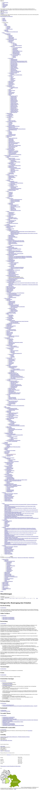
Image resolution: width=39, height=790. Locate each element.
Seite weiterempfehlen (4, 740)
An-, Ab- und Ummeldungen (17, 47)
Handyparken (11, 314)
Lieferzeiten (10, 316)
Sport (5, 406)
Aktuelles (10, 131)
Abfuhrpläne (11, 340)
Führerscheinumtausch (12, 329)
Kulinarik (6, 449)
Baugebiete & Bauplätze (10, 239)
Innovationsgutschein (12, 459)
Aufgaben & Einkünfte (14, 87)
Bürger (3, 32)
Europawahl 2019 (13, 102)
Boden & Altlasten (9, 345)
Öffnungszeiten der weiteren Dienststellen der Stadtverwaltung (10, 766)
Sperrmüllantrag (11, 83)
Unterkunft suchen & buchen (11, 454)
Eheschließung (13, 78)
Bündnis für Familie (12, 158)
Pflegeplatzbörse (13, 208)
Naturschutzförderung (12, 391)
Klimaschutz (8, 365)
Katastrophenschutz (9, 333)
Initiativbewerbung (12, 125)
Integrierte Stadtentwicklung (11, 280)
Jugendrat (10, 194)
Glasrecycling (11, 341)
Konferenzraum (9, 481)
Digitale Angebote (11, 423)
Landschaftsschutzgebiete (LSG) (16, 384)
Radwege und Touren (12, 312)
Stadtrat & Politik (9, 85)
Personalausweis (15, 55)
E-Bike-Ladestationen (14, 310)
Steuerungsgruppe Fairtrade (13, 436)
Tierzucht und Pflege (12, 147)
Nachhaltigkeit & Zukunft (8, 433)
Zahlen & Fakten (11, 37)
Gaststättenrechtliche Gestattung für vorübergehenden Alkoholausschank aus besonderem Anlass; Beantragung (20, 719)
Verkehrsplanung (9, 319)
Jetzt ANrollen (11, 179)
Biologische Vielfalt (12, 388)
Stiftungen (10, 116)
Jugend (7, 191)
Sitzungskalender (11, 93)
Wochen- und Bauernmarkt (13, 441)
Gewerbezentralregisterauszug (7, 685)
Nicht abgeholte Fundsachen (17, 45)
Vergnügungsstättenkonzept (13, 279)
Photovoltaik (13, 351)
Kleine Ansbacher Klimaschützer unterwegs (18, 369)
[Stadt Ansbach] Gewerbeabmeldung (8, 617)
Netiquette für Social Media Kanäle (12, 31)
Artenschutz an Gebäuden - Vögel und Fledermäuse (17, 399)
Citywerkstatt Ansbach (10, 487)
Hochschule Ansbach (9, 416)
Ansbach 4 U (11, 192)
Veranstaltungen (11, 439)
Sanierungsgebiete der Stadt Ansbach (14, 250)
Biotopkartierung (11, 390)
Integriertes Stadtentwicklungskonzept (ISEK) (16, 277)
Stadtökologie (8, 404)
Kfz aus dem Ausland (14, 63)
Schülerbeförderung (12, 428)
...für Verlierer (15, 44)
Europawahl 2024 (13, 96)
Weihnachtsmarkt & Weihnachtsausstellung (13, 446)
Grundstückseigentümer (12, 297)
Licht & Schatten (11, 362)
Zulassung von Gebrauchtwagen (16, 71)
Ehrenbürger (11, 35)
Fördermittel (8, 458)
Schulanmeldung (11, 430)
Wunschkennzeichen (14, 70)
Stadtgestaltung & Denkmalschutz (11, 254)
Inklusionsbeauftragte (12, 177)
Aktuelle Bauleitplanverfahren (13, 230)
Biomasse (12, 355)
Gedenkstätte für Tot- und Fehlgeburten (15, 154)
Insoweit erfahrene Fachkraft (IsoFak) (15, 165)
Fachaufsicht (13, 169)
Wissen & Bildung (7, 407)
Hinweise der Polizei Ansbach (11, 330)
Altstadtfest (8, 445)
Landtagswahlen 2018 (14, 103)
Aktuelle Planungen (12, 320)
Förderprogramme (11, 266)
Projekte (10, 178)
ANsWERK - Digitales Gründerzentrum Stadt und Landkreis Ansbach (15, 479)
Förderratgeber (11, 269)
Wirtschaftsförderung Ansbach (9, 457)
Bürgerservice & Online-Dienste (11, 39)
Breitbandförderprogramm (13, 129)
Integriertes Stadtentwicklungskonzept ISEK (16, 434)
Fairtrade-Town (8, 435)
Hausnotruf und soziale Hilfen (15, 206)
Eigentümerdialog (9, 491)
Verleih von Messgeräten (14, 262)
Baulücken (10, 246)
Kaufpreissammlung (12, 272)
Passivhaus (12, 265)
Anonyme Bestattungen (12, 153)
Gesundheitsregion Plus (12, 220)
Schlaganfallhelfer (11, 221)
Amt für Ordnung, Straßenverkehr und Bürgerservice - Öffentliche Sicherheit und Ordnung (15, 736)
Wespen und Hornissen (12, 397)
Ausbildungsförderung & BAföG (11, 408)
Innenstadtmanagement (10, 489)
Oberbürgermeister (12, 86)
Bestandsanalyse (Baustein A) (15, 375)
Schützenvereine (11, 144)
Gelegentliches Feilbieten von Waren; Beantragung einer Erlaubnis (13, 725)
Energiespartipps (13, 264)
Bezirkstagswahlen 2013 (14, 111)
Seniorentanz (13, 202)
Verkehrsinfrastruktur (9, 467)
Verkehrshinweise (11, 336)
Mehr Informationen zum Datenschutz (6, 16)
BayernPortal (30, 730)
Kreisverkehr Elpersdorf (14, 322)
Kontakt (3, 18)
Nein (1, 11)
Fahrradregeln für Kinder (15, 305)
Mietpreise (8, 482)
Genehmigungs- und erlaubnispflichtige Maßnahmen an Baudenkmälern (20, 256)
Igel (9, 395)
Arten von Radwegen (14, 307)
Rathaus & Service (7, 33)
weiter (15, 789)
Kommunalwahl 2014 (14, 108)
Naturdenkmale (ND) (14, 386)
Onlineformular (9, 754)
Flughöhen (10, 132)
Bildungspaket (8, 411)
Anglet (10, 117)
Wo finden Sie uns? (9, 570)
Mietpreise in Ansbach (10, 286)
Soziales (7, 211)
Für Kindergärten (13, 422)
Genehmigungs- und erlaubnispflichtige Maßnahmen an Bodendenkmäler (20, 257)
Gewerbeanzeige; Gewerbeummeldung (8, 724)
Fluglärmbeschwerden (12, 134)
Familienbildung (11, 162)
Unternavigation (5, 5)
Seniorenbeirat (11, 198)
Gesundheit (8, 219)
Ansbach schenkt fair (14, 438)
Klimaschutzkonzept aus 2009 (13, 373)
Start (5, 23)
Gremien (10, 91)
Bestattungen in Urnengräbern (13, 150)
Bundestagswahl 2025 (14, 95)
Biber (9, 396)
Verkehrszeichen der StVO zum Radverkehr (18, 306)
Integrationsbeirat (11, 181)
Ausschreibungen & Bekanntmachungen (13, 126)
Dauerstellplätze (11, 315)
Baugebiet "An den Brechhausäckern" (17, 245)
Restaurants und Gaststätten (10, 450)
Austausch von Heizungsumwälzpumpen (17, 267)
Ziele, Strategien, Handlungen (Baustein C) (17, 377)
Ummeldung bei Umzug (14, 68)
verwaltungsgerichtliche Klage (5, 711)
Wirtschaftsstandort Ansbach (9, 462)
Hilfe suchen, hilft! (9, 222)
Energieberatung (11, 261)
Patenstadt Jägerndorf (12, 120)
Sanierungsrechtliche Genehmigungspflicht (15, 251)
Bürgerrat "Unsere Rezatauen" (9, 496)
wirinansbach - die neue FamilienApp (12, 156)
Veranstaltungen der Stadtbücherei (14, 424)
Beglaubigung (15, 49)
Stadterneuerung (9, 249)
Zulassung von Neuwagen (15, 72)
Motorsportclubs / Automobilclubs (14, 142)
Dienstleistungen (31, 557)
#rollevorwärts (11, 216)
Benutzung (10, 420)
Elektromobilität (11, 318)
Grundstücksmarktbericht (13, 271)
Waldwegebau (11, 344)
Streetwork (10, 196)
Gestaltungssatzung (12, 259)
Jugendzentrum (11, 195)
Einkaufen (6, 448)
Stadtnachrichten (9, 113)
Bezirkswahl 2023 (13, 98)
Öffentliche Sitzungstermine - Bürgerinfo (11, 493)
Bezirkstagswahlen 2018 (14, 104)
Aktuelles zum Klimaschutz (13, 366)
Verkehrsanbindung (9, 463)
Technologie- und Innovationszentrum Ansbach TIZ (12, 480)
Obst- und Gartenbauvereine (13, 143)
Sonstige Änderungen (14, 67)
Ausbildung (8, 26)
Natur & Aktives (7, 451)
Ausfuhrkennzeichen (14, 60)
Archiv (10, 244)
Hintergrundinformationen (15, 374)
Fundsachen (12, 42)
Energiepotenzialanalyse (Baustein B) (17, 376)
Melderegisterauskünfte (16, 52)
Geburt (12, 77)
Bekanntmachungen (12, 127)
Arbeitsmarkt (11, 465)
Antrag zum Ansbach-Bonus (13, 417)
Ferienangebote (11, 172)
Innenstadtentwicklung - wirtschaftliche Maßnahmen (12, 485)
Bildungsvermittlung (14, 184)
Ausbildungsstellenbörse (10, 470)
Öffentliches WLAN (9, 468)
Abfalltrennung (11, 339)
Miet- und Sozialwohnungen (11, 287)
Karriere (5, 25)
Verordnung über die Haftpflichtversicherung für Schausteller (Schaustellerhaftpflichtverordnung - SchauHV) (19, 705)
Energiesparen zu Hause (12, 263)
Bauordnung (8, 227)
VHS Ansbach (8, 426)
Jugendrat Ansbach (7, 552)
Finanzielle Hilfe (11, 252)
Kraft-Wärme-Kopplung (14, 350)
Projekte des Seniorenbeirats (15, 200)
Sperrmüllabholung (12, 343)
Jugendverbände (11, 139)
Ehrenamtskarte (11, 213)
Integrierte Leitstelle (9, 332)
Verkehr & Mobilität (9, 317)
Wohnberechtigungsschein (10, 288)
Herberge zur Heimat (12, 214)
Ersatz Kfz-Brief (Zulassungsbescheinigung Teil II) (19, 61)
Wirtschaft (4, 456)
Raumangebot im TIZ (9, 483)
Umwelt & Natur (7, 337)
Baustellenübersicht (9, 226)
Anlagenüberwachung (12, 358)
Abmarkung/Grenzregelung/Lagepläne (15, 294)
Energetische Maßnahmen (10, 260)
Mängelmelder (11, 303)
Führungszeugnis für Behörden (7, 683)
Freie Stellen (8, 27)
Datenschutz (4, 20)
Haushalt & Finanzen (9, 115)
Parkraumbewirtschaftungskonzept (14, 323)
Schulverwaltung (9, 427)
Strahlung (10, 364)
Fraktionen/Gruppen (12, 90)
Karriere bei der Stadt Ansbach (11, 121)
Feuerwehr (8, 331)
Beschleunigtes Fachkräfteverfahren (16, 74)
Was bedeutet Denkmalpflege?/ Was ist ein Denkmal (17, 258)
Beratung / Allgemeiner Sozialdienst (14, 159)
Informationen (13, 164)
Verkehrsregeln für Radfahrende (14, 304)
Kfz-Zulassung (11, 58)
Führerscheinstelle (11, 81)
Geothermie (12, 356)
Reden (12, 88)
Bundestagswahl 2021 (14, 100)
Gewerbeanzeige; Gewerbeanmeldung (8, 717)
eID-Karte (14, 57)
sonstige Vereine (11, 148)
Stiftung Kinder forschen (14, 170)
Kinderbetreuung (11, 166)
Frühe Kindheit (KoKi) (12, 163)
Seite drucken (10, 740)
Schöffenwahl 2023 (14, 99)
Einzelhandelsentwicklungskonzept (14, 276)
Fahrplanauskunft (9, 299)
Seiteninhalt (4, 6)
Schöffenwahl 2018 (14, 105)
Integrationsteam (11, 185)
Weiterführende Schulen (10, 414)
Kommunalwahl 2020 (14, 101)
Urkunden (12, 76)
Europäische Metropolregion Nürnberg (10, 484)
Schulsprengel (11, 432)
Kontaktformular (7, 750)
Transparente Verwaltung (8, 494)
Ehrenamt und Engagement (8, 498)
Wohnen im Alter (13, 209)
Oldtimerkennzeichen (14, 65)
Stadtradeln (12, 371)
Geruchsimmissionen (12, 360)
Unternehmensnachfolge (10, 478)
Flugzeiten (10, 133)
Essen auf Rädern (13, 205)
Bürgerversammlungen (8, 495)
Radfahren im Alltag (12, 308)
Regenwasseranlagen (9, 290)
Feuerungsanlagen (11, 359)
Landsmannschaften (12, 141)
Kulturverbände (11, 140)
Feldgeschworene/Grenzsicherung (14, 295)
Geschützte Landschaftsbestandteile (16, 385)
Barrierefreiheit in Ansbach (13, 175)
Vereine (7, 137)
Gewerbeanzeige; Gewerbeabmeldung (8, 723)
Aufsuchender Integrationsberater (16, 188)
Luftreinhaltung (11, 363)
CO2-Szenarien (13, 378)
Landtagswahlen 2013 (14, 110)
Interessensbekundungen (10, 281)
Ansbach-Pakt (8, 471)
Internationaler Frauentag (13, 217)
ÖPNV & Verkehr (7, 298)
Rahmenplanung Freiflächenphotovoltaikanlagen (16, 278)
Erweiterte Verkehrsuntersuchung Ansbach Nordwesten (19, 321)
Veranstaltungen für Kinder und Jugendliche (18, 425)
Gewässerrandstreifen (12, 402)
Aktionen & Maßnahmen (13, 367)
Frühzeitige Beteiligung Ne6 (17, 353)
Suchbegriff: (2, 596)
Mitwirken (4, 492)
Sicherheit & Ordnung (8, 327)
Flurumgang (10, 296)
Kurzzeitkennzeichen (14, 64)
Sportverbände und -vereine (13, 146)
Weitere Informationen (4, 10)
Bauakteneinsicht (11, 228)
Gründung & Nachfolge (8, 476)
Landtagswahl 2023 (14, 97)
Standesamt (10, 75)
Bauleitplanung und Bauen (8, 497)
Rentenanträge (11, 82)
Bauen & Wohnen (7, 225)
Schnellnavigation (5, 2)
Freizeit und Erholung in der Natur (14, 393)
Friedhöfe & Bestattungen (8, 581)
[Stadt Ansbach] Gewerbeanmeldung (8, 618)
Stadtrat (10, 89)
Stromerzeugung (11, 348)
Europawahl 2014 (13, 107)
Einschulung (11, 431)
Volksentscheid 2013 (14, 112)
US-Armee (8, 130)
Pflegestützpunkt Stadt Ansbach (16, 210)
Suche (3, 3)
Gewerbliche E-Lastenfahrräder (14, 461)
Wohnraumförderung (9, 289)
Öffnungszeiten (11, 84)
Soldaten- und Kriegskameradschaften (15, 145)
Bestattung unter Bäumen (13, 152)
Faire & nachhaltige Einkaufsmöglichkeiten (13, 440)
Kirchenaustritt (13, 80)
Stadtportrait (8, 34)
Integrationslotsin (13, 187)
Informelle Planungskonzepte (11, 275)
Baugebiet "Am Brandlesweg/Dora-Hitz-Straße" (16, 240)
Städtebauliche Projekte (10, 247)
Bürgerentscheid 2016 (14, 106)
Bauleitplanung (8, 229)
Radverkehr (8, 300)
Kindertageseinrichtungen (13, 167)
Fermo (10, 119)
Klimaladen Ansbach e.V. (13, 372)
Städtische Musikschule (10, 418)
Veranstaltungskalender (8, 520)
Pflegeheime (13, 207)
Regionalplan (11, 238)
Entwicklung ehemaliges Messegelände (15, 248)
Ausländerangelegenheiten (10, 565)
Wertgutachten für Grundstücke (14, 274)
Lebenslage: (2, 597)
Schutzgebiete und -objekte (13, 380)
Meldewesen (13, 46)
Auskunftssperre (15, 48)
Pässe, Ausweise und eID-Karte (16, 54)
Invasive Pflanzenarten (12, 389)
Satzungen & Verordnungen (10, 135)
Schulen (7, 473)
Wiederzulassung (13, 69)
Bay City (10, 118)
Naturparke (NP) (13, 383)
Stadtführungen (6, 447)
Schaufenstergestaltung (10, 490)
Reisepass (14, 56)
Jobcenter (8, 224)
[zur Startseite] (4, 12)
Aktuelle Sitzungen (12, 92)
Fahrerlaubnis (8, 328)
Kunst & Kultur (6, 452)
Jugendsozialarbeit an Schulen (15, 161)
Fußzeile (3, 7)
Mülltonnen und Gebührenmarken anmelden (16, 342)
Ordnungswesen (9, 334)
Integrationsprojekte (12, 183)
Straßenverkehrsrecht (9, 326)
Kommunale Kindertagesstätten (16, 168)
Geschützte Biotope (14, 387)
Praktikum (8, 28)
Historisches (10, 36)
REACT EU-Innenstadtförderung (11, 486)
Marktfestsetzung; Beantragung (7, 720)
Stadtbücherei (8, 419)
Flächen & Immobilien (8, 474)
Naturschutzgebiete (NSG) (15, 381)
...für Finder (14, 43)
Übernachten (6, 453)
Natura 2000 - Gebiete (14, 382)
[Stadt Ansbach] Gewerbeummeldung (8, 619)
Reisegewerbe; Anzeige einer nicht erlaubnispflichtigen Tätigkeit (12, 721)
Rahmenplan (11, 237)
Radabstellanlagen (13, 309)
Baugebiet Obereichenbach (13, 243)
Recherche (10, 94)
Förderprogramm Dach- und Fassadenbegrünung (16, 292)
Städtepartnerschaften (7, 574)
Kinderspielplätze (11, 173)
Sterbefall (12, 79)
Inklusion (7, 174)
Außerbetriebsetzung (14, 59)
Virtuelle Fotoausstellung (8, 500)
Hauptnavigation (5, 4)
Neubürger (6, 442)
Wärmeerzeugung (11, 354)
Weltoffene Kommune (12, 190)
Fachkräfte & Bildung (7, 469)
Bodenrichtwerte (11, 270)
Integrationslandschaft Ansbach (14, 189)
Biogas (12, 349)
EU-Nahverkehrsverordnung (11, 325)
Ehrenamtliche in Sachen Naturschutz (15, 392)
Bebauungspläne (11, 235)
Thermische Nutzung (12, 403)
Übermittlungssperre (16, 53)
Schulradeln (12, 370)
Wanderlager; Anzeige (6, 722)
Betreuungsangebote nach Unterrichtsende (15, 429)
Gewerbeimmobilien (9, 475)
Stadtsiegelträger (11, 38)
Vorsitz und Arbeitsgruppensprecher (16, 199)
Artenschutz (8, 394)
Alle (37, 598)
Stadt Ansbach (2, 746)
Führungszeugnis (15, 50)
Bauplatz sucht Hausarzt (12, 242)
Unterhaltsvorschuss (12, 410)
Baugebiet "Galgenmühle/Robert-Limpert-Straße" (16, 241)
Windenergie (13, 352)
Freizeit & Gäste (5, 443)
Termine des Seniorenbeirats (15, 201)
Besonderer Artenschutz (12, 398)
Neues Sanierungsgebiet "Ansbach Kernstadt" (16, 253)
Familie (7, 157)
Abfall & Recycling (9, 338)
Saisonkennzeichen (14, 66)
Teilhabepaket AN (11, 212)
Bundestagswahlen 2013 (14, 109)
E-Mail (1, 750)
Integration (8, 180)
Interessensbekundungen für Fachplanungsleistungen (17, 128)
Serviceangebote (11, 421)
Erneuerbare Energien (10, 347)
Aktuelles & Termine (12, 301)
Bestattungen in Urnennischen (13, 151)
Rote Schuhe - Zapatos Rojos (13, 218)
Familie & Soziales (7, 155)
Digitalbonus (11, 460)
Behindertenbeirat (11, 176)
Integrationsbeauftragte (14, 186)
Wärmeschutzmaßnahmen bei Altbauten (17, 268)
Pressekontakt (11, 114)
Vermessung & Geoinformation (11, 293)
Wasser (7, 400)
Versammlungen (9, 136)
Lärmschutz (10, 361)
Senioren (7, 197)
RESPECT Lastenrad (14, 311)
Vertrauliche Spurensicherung (13, 223)
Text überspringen (3, 607)
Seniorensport (11, 203)
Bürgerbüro (10, 41)
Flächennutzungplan (12, 236)
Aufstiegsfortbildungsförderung (14, 409)
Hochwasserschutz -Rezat (13, 401)
